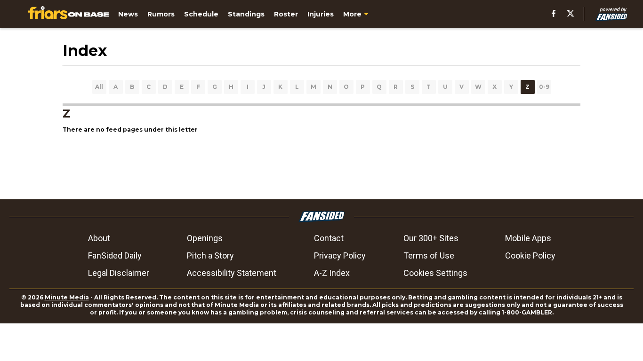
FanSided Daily (115, 255)
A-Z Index (332, 273)
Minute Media (67, 297)
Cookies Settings (435, 273)
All (99, 86)
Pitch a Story (210, 255)
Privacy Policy (340, 255)
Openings (205, 238)
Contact (329, 238)
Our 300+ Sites (430, 238)
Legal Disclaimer (118, 273)
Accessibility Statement (231, 273)
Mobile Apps (528, 238)
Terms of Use (428, 255)
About (99, 238)
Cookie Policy (530, 255)
